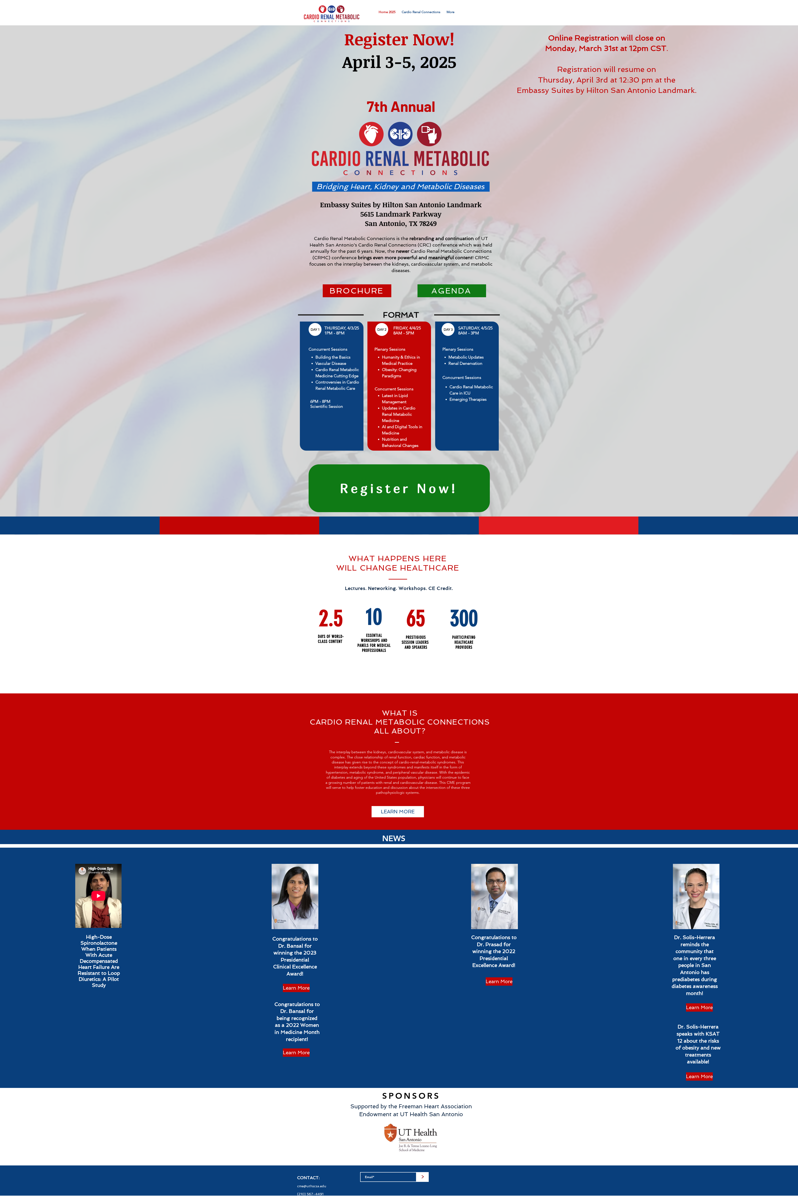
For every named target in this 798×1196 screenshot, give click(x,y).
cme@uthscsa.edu (311, 1186)
